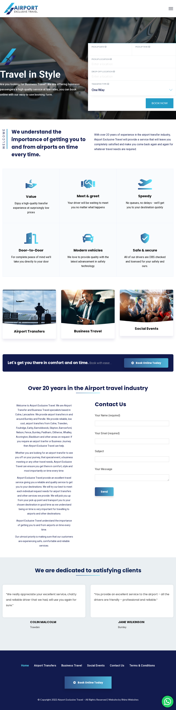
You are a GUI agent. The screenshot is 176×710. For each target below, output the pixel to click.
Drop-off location (102, 71)
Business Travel (88, 331)
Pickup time (141, 46)
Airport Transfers (29, 331)
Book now (160, 103)
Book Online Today (148, 363)
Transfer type (99, 84)
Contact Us (117, 665)
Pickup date (98, 46)
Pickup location (101, 59)
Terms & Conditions (142, 665)
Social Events (146, 328)
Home (25, 665)
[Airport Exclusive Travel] (22, 8)
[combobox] (132, 91)
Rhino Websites (130, 699)
